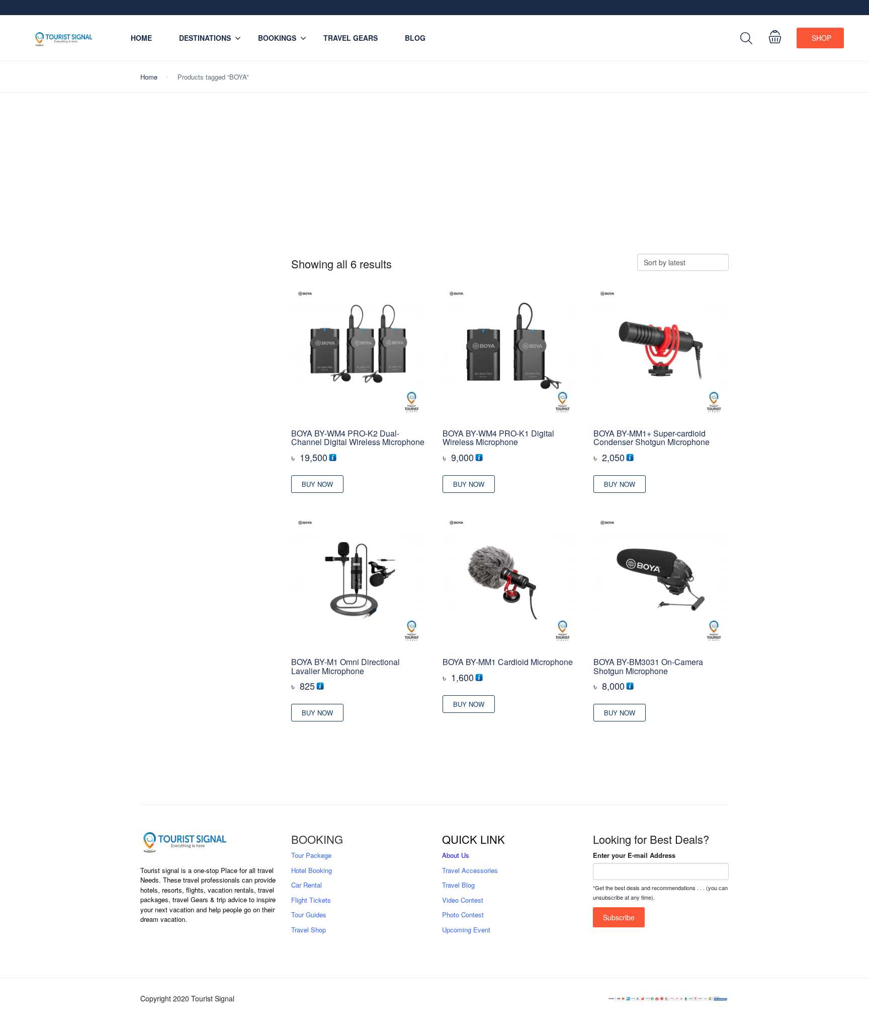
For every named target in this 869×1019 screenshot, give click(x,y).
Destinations (205, 38)
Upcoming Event (466, 929)
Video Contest (462, 900)
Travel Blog (458, 885)
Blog (415, 38)
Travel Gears (350, 38)
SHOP (821, 38)
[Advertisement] (434, 178)
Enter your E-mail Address (634, 855)
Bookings (277, 38)
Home (141, 38)
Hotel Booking (311, 870)
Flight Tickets (311, 900)
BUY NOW (317, 484)
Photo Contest (463, 914)
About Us (455, 855)
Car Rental (306, 885)
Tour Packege (311, 855)
